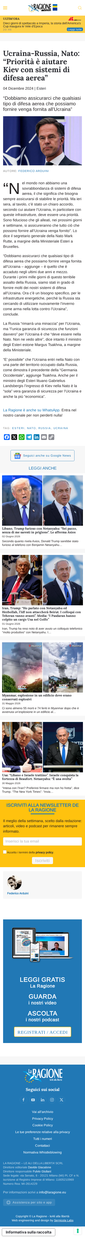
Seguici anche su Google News (46, 455)
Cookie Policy (42, 1125)
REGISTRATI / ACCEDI (43, 1032)
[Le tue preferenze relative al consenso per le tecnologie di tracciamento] (78, 1231)
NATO (31, 428)
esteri (18, 428)
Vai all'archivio (42, 1112)
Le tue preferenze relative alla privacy (42, 1132)
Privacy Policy (42, 1118)
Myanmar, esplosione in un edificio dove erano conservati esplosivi (37, 697)
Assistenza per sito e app (32, 1202)
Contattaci (42, 1145)
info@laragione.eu (52, 1192)
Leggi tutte (75, 29)
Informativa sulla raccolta (28, 1232)
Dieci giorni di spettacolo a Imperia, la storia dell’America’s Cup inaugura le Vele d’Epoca (42, 24)
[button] (5, 8)
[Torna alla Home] (42, 7)
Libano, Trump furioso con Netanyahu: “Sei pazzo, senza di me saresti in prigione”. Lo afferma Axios (39, 530)
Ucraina (60, 428)
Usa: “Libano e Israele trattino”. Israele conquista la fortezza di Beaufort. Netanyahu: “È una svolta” (40, 777)
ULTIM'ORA (11, 19)
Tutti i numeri (42, 1139)
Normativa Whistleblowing (42, 1152)
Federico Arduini (33, 171)
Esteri (41, 88)
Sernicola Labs (63, 1220)
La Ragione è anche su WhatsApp (31, 410)
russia (44, 428)
